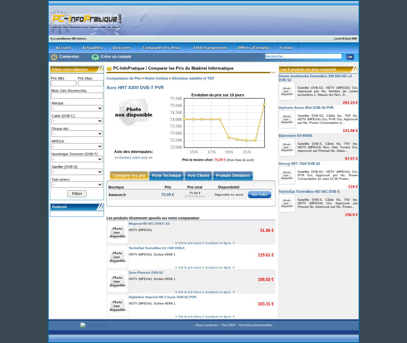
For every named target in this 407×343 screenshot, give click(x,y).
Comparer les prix (129, 175)
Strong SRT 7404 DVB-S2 (299, 163)
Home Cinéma (156, 78)
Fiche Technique (166, 175)
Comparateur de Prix (124, 78)
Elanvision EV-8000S (295, 135)
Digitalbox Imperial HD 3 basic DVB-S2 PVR (162, 297)
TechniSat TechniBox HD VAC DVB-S (309, 191)
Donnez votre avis (133, 157)
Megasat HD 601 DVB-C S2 (149, 223)
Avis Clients (199, 175)
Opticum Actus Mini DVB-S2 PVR (306, 107)
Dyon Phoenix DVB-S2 (146, 272)
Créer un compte (116, 56)
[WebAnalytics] (63, 326)
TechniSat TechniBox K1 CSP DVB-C (157, 248)
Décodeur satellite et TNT (193, 78)
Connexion (69, 56)
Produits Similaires (233, 175)
